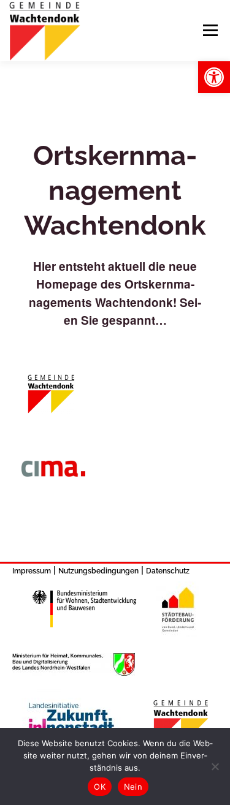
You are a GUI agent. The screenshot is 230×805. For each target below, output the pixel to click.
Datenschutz (168, 571)
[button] (214, 77)
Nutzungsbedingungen (98, 571)
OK (99, 787)
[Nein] (215, 766)
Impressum (31, 571)
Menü (210, 30)
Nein (133, 787)
